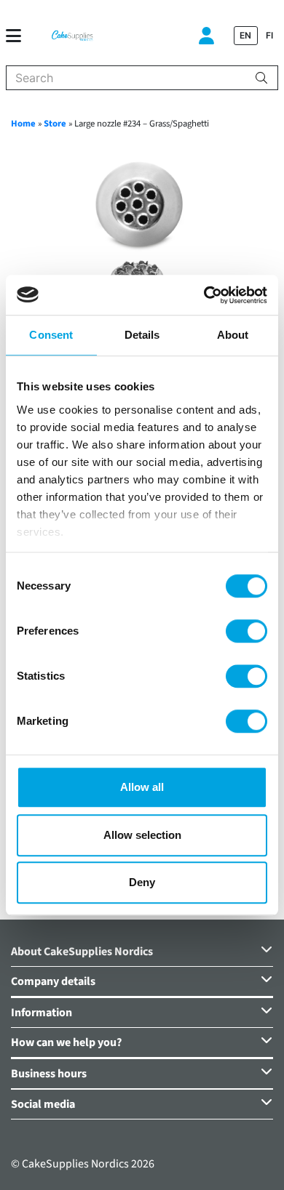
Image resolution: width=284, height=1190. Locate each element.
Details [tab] (142, 335)
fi (269, 35)
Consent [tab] (51, 335)
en (245, 35)
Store (55, 123)
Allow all (142, 787)
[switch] (246, 631)
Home (23, 123)
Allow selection (142, 835)
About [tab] (233, 335)
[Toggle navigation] (19, 35)
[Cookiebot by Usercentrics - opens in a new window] (204, 295)
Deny (142, 882)
